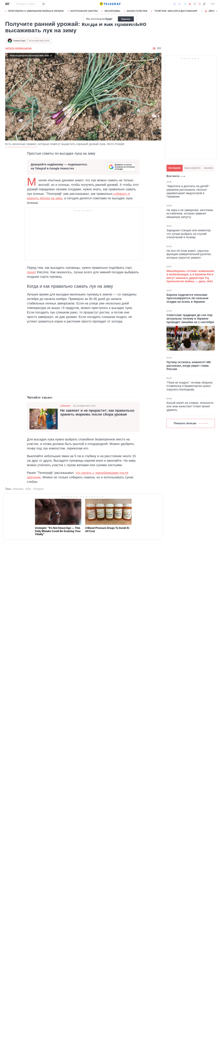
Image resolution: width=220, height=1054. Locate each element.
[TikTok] (204, 3)
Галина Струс (19, 41)
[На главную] (110, 4)
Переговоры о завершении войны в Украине (36, 11)
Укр (213, 4)
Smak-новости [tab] (192, 168)
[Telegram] (184, 3)
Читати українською (18, 48)
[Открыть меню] (7, 4)
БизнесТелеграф (137, 11)
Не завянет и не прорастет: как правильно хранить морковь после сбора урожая (97, 412)
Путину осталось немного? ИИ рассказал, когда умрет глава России (189, 366)
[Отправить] (43, 3)
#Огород (38, 489)
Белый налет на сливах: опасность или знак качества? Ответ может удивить (190, 406)
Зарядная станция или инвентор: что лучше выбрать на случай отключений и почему (189, 234)
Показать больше (185, 423)
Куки (108, 19)
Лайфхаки (65, 406)
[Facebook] (174, 3)
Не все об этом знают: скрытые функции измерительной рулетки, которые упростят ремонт (189, 254)
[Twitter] (194, 4)
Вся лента (173, 176)
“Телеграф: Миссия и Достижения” (176, 11)
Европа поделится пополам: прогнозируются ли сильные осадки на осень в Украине (187, 298)
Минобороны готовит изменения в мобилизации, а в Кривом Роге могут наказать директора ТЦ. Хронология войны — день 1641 (190, 276)
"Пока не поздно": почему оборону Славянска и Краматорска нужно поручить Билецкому (190, 386)
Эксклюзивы (112, 11)
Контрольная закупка (84, 11)
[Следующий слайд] (217, 11)
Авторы (213, 11)
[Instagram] (199, 3)
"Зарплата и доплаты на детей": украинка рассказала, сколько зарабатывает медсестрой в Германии (188, 191)
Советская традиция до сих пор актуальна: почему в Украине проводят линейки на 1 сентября (190, 318)
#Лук (28, 489)
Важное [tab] (208, 168)
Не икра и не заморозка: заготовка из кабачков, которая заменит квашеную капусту (190, 213)
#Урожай (18, 489)
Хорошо (125, 19)
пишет (31, 272)
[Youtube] (189, 3)
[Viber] (179, 4)
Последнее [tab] (174, 168)
